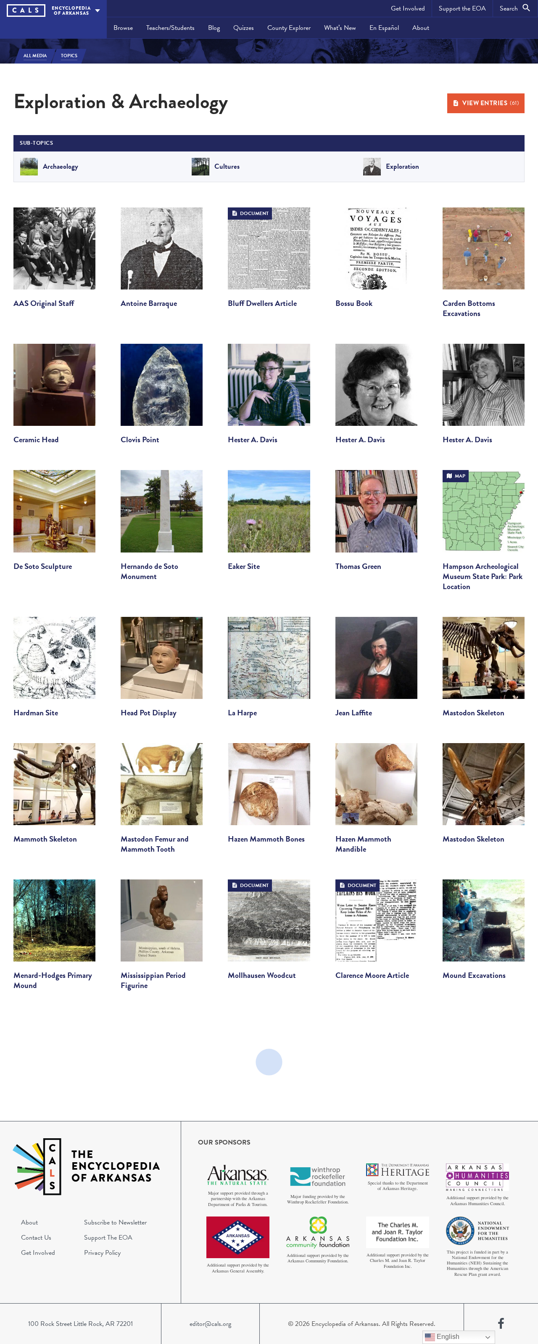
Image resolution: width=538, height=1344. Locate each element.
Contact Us (36, 1237)
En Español (384, 28)
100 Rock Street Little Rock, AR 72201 (80, 1324)
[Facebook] (501, 1324)
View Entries (490, 103)
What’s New (340, 28)
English (447, 1336)
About (420, 28)
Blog (214, 28)
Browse (123, 28)
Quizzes (243, 28)
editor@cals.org (210, 1324)
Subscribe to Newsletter (115, 1222)
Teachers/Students (170, 28)
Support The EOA (108, 1237)
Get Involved (408, 8)
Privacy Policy (102, 1253)
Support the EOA (462, 8)
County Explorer (289, 28)
